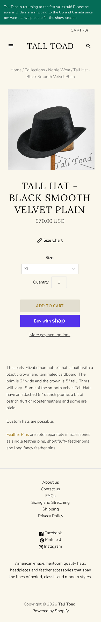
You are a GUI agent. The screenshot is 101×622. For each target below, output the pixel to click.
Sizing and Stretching (50, 502)
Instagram (52, 546)
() (79, 30)
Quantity (41, 282)
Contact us (50, 489)
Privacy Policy (50, 516)
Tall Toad (66, 604)
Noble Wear (59, 70)
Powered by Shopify (50, 611)
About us (50, 482)
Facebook (53, 533)
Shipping (50, 509)
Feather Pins (17, 434)
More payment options (50, 335)
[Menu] (11, 46)
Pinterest (52, 539)
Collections (35, 70)
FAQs (50, 496)
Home (15, 70)
